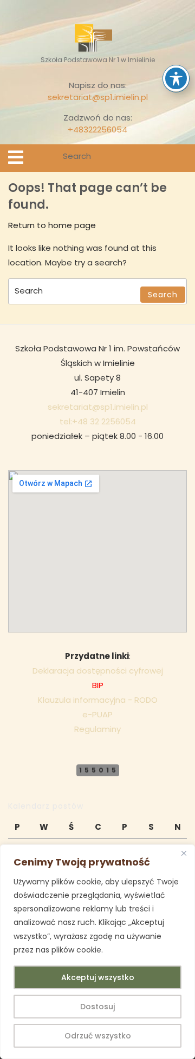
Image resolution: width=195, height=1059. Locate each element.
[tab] (15, 157)
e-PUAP (97, 714)
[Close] (183, 853)
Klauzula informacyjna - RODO (98, 699)
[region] (97, 951)
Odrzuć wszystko (97, 1035)
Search (179, 158)
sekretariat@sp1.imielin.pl (98, 97)
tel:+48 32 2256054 (98, 421)
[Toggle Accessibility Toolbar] (176, 78)
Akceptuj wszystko (97, 977)
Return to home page (52, 225)
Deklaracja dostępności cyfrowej (97, 670)
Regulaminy (97, 729)
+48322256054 (97, 129)
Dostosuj (97, 1006)
